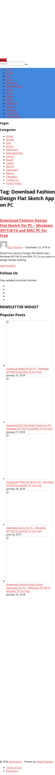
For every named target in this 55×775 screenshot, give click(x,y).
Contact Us (12, 113)
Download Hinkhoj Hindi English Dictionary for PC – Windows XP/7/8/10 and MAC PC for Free (28, 588)
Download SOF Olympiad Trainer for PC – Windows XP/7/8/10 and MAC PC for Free (29, 427)
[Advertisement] (27, 30)
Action (9, 79)
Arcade (10, 73)
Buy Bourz (12, 771)
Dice (8, 76)
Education (11, 110)
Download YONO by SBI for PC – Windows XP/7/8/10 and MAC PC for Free (30, 483)
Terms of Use (14, 767)
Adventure (12, 83)
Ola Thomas (15, 247)
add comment (7, 265)
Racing (10, 100)
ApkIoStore (15, 761)
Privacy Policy (13, 116)
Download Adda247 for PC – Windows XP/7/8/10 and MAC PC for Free (27, 370)
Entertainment (14, 86)
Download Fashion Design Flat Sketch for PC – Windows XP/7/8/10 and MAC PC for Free (26, 228)
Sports (10, 89)
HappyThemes (44, 761)
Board (9, 93)
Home (9, 69)
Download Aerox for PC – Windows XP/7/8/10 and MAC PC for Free (26, 529)
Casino (10, 96)
